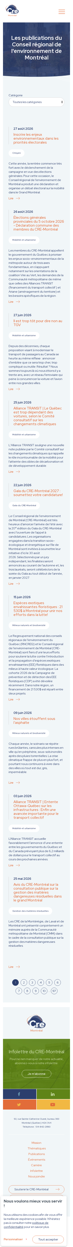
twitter (19, 1104)
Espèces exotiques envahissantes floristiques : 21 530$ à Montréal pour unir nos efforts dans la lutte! (38, 609)
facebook (19, 1094)
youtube (53, 1104)
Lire (11, 198)
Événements (36, 1160)
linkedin (53, 1094)
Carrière (36, 1165)
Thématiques (37, 1148)
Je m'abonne (36, 1074)
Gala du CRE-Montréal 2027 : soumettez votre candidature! (38, 493)
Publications (36, 1154)
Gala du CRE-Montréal (24, 505)
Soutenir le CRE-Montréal (31, 1189)
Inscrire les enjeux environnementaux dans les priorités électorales (36, 138)
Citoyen (16, 152)
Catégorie (16, 95)
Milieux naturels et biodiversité (28, 625)
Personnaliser (13, 1239)
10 (44, 991)
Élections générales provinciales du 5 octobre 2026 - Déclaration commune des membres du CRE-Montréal (38, 223)
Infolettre (36, 1171)
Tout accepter (48, 1239)
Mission (36, 1143)
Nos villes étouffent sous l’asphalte (34, 720)
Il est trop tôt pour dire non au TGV (37, 323)
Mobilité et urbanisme (24, 239)
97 (54, 991)
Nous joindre (36, 1176)
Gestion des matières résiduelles (30, 910)
